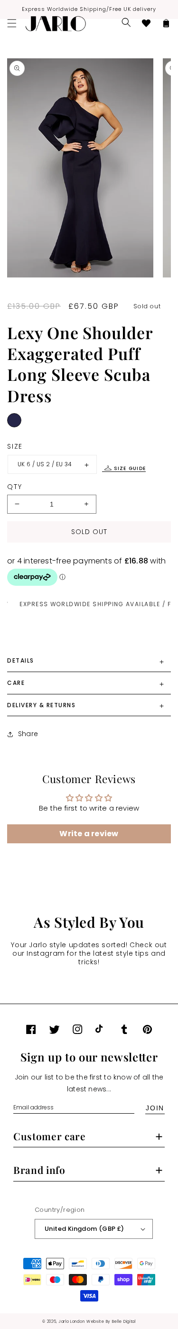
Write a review (88, 833)
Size (15, 446)
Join (155, 1108)
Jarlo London (71, 1321)
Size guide (130, 468)
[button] (126, 22)
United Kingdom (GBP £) (84, 1228)
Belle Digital (124, 1321)
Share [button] (28, 733)
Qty (14, 486)
